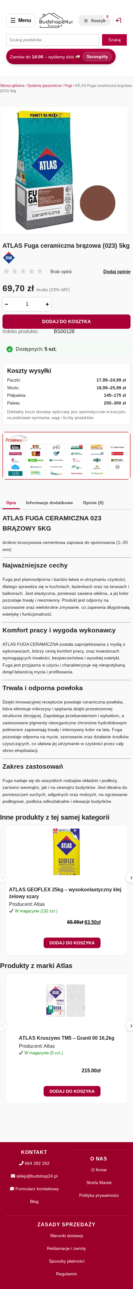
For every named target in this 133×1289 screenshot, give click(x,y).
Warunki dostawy (66, 1235)
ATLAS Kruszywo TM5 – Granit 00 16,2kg (66, 1038)
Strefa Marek (99, 1182)
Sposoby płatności (66, 1261)
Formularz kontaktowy (36, 1188)
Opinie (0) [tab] (93, 502)
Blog (34, 1201)
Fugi (68, 86)
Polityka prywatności (99, 1195)
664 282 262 (36, 1163)
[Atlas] (66, 257)
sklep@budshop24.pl (36, 1176)
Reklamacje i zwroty (66, 1248)
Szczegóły (97, 56)
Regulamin (66, 1273)
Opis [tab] (11, 502)
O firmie (99, 1169)
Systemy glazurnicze (44, 86)
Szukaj (114, 40)
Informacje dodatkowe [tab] (49, 502)
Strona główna (12, 86)
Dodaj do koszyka (66, 321)
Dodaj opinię (117, 271)
